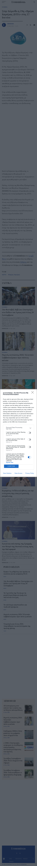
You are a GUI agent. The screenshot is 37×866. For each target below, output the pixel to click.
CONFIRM (11, 466)
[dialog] (18, 433)
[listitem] (18, 428)
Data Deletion (7, 473)
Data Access (18, 473)
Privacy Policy (29, 473)
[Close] (33, 393)
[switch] (29, 433)
